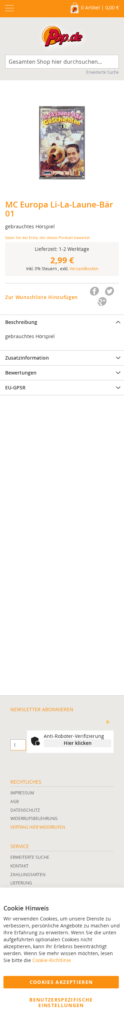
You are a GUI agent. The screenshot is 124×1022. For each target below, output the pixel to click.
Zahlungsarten (27, 874)
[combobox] (62, 62)
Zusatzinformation (27, 357)
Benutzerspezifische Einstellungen (61, 1002)
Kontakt (19, 866)
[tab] (62, 322)
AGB (14, 801)
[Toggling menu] (9, 8)
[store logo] (62, 38)
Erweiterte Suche (102, 72)
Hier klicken (78, 743)
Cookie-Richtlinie (51, 960)
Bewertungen (21, 372)
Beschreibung (21, 322)
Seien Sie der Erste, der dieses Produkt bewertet (47, 237)
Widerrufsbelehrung (34, 818)
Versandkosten (84, 268)
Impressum (22, 792)
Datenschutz (25, 810)
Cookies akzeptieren (61, 982)
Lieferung (21, 883)
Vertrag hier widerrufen (37, 827)
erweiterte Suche (29, 857)
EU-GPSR (15, 387)
